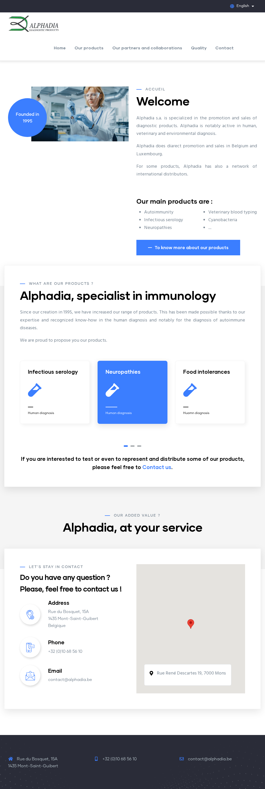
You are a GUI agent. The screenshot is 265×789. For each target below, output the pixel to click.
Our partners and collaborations (147, 47)
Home (60, 47)
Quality (199, 47)
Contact (224, 47)
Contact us (156, 467)
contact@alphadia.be (209, 759)
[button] (126, 446)
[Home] (34, 22)
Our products (89, 47)
